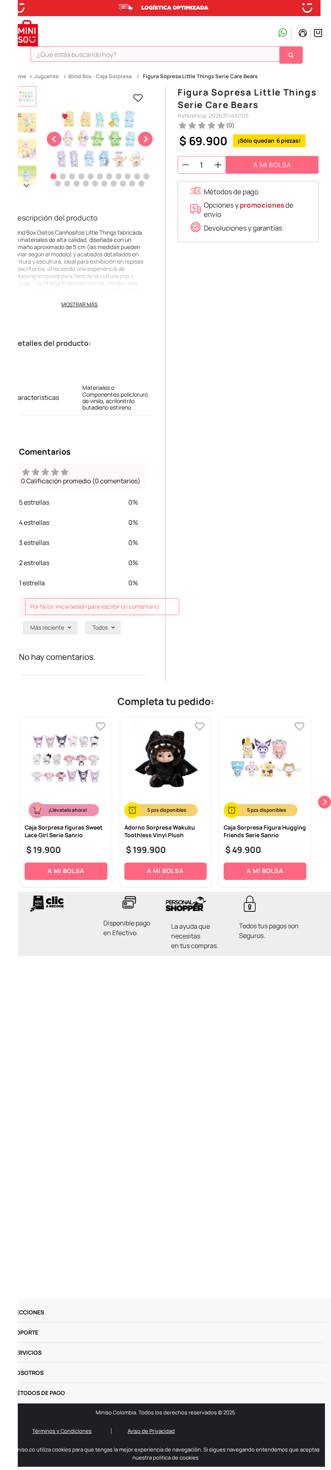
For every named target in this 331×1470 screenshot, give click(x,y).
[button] (224, 191)
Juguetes (46, 76)
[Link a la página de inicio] (19, 76)
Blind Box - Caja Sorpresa (100, 76)
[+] (218, 164)
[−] (185, 164)
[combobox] (167, 57)
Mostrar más (79, 304)
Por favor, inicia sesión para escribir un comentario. (95, 606)
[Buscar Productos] (292, 55)
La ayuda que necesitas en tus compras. (194, 936)
